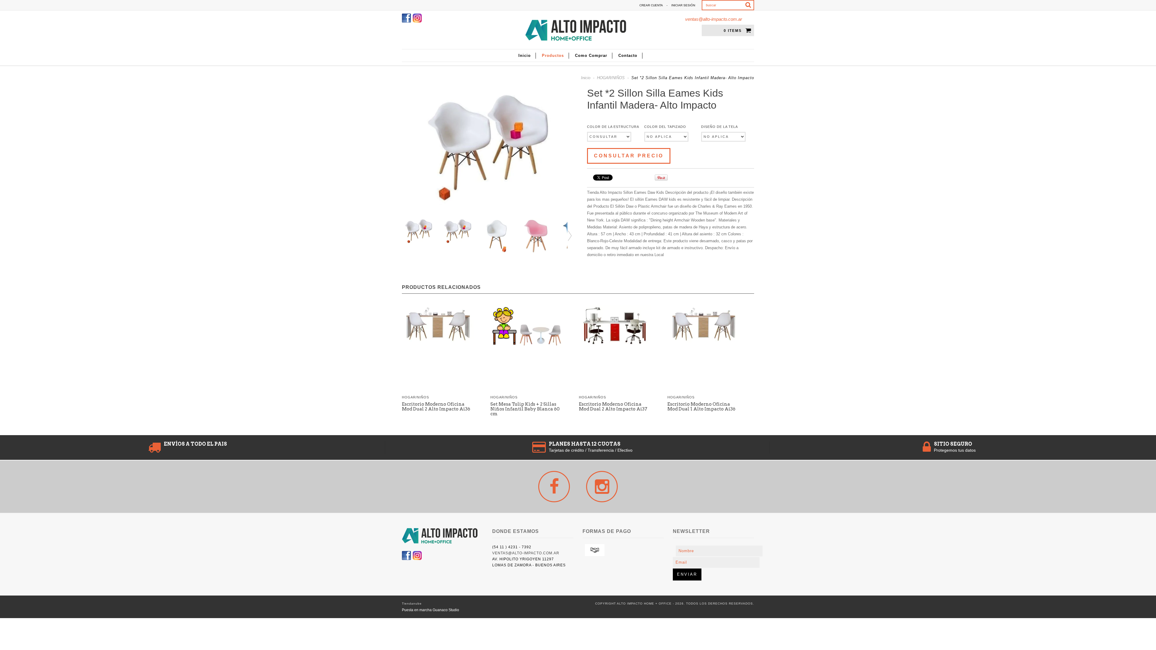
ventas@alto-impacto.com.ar (713, 19)
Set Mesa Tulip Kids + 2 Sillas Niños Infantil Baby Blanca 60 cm (525, 409)
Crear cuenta (651, 5)
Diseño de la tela (719, 126)
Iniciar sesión (683, 5)
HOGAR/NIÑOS (611, 78)
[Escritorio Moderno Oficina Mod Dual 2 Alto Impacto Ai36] (438, 324)
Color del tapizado (665, 126)
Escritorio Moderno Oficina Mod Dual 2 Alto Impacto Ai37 (613, 406)
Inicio (524, 55)
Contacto (627, 55)
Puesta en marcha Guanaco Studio (430, 610)
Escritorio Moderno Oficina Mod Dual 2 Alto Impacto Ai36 (436, 406)
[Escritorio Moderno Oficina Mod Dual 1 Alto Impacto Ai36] (703, 324)
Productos (553, 55)
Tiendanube (412, 603)
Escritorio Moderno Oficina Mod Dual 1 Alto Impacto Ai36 (701, 406)
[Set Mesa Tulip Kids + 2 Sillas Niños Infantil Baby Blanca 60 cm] (526, 328)
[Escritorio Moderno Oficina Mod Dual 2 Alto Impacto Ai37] (615, 326)
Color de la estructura (613, 126)
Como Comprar (591, 55)
